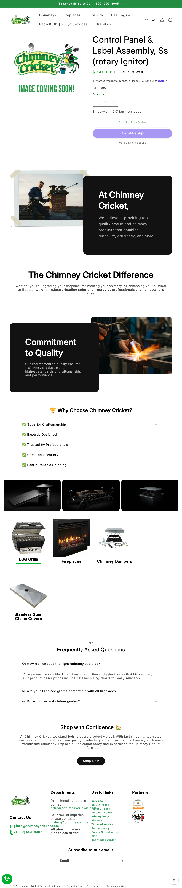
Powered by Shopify (51, 886)
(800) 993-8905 (29, 832)
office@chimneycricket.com (74, 808)
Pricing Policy (100, 816)
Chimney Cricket (29, 886)
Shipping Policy (101, 812)
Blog (94, 835)
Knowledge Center (103, 839)
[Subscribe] (121, 860)
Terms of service (102, 824)
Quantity (98, 94)
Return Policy (100, 804)
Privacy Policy (100, 808)
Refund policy (100, 828)
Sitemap (96, 820)
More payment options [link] (132, 142)
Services (97, 800)
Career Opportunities (105, 832)
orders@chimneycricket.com (74, 822)
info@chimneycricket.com (37, 826)
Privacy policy (94, 886)
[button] (153, 19)
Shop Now (91, 761)
